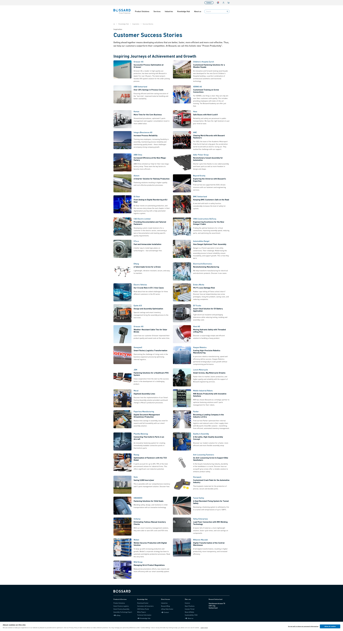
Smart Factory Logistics (121, 606)
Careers (187, 603)
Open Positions (189, 606)
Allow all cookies (330, 626)
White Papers (141, 612)
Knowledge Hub (183, 11)
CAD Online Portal (143, 609)
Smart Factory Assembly (121, 609)
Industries (169, 11)
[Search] (227, 11)
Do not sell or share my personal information (303, 626)
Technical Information (144, 615)
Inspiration (135, 24)
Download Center (142, 603)
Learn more (204, 627)
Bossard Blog (165, 606)
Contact (209, 3)
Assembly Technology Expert (122, 612)
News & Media (189, 612)
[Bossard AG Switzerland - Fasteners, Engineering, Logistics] (114, 24)
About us (197, 11)
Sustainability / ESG (191, 615)
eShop (118, 615)
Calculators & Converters (145, 606)
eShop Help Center (167, 609)
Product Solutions (142, 11)
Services (157, 11)
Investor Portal (189, 609)
